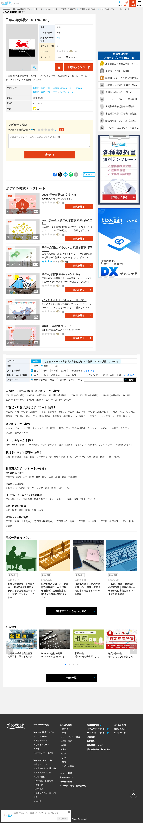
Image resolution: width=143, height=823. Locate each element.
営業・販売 (28, 456)
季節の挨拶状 (78, 428)
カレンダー (93, 428)
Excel (22, 444)
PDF (8, 444)
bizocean (6, 9)
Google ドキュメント (75, 444)
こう (39, 108)
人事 (25, 476)
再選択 (36, 361)
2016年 (40, 399)
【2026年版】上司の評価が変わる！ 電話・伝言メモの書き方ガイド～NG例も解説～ (88, 588)
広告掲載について (95, 745)
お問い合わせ (120, 728)
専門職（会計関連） (66, 521)
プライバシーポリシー (97, 732)
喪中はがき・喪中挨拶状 (38, 416)
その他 (116, 456)
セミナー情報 (66, 773)
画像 (61, 444)
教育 (64, 476)
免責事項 (91, 737)
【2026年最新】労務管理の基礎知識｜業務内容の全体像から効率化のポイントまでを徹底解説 (121, 588)
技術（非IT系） (13, 499)
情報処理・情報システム (35, 499)
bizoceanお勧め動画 (51, 653)
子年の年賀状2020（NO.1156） (61, 274)
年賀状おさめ (12, 411)
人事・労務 (79, 456)
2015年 (49, 399)
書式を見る (78, 206)
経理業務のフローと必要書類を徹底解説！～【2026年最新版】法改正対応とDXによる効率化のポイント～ (54, 590)
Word (14, 444)
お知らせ (105, 428)
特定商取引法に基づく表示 (99, 749)
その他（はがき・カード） (19, 432)
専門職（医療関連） (44, 521)
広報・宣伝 (54, 476)
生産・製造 (11, 510)
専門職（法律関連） (88, 521)
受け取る (62, 818)
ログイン (126, 5)
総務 (18, 476)
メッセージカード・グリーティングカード (27, 428)
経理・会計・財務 (63, 456)
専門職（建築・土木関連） (19, 521)
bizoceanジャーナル (43, 760)
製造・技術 (98, 456)
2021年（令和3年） (15, 395)
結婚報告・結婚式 (57, 411)
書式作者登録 (66, 781)
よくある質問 (120, 724)
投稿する (50, 154)
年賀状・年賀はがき (69, 9)
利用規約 (91, 741)
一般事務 (10, 476)
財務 (38, 476)
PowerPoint (33, 444)
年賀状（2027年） (77, 411)
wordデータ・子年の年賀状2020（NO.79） (67, 221)
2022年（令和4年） (89, 395)
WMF (43, 444)
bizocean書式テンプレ (22, 9)
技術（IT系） (64, 487)
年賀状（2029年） (15, 416)
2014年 (58, 399)
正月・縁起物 (123, 416)
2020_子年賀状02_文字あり (59, 195)
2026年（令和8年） (15, 399)
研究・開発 (128, 521)
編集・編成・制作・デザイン (81, 499)
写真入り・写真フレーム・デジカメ (97, 416)
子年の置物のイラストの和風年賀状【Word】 (67, 248)
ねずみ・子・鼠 (66, 92)
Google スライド (124, 444)
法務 (89, 456)
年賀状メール (70, 416)
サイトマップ (120, 732)
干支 (55, 92)
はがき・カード (52, 9)
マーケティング (44, 456)
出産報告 (57, 416)
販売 (53, 487)
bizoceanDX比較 (41, 724)
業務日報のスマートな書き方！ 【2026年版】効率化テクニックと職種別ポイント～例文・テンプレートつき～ (21, 590)
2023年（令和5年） (37, 395)
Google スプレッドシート (101, 444)
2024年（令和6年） (111, 395)
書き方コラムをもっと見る (71, 611)
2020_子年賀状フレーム (57, 326)
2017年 (30, 399)
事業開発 (10, 487)
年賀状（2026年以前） (89, 9)
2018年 (67, 399)
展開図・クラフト (120, 428)
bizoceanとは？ (67, 777)
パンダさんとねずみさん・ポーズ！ (64, 300)
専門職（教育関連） (111, 521)
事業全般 (72, 476)
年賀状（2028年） (30, 411)
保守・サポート (57, 499)
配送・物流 (37, 510)
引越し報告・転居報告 (124, 411)
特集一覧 (71, 677)
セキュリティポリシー (97, 728)
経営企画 (20, 487)
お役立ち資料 (66, 724)
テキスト (52, 444)
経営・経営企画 (13, 456)
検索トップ (38, 9)
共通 (58, 37)
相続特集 (79, 653)
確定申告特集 (115, 653)
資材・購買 (24, 510)
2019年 (126, 395)
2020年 (79, 88)
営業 (47, 487)
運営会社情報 (93, 724)
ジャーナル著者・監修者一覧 (73, 785)
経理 (31, 476)
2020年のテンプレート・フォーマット (115, 9)
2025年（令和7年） (59, 395)
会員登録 (132, 5)
